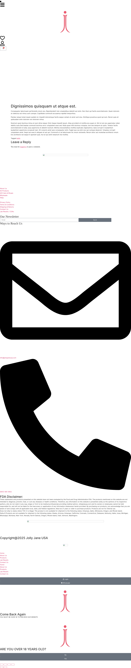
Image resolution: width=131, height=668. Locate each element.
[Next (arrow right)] (5, 667)
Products (3, 558)
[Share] (9, 664)
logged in (23, 147)
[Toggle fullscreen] (5, 664)
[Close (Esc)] (12, 664)
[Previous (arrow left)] (1, 667)
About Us (3, 555)
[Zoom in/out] (1, 664)
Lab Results (4, 560)
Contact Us (4, 562)
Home (2, 553)
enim (18, 138)
